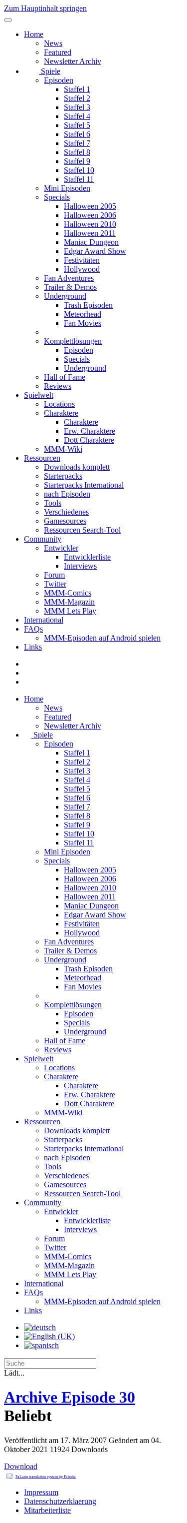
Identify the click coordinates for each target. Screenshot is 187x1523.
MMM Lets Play (70, 611)
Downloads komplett (77, 467)
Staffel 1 (77, 89)
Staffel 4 (77, 116)
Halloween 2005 (90, 206)
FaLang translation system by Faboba (45, 1477)
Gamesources (65, 521)
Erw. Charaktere (89, 431)
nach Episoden (67, 494)
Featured (57, 52)
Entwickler (61, 548)
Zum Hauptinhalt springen (45, 8)
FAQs (33, 629)
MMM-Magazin (69, 602)
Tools (52, 503)
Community (42, 539)
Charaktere (61, 413)
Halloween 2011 (90, 233)
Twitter (55, 584)
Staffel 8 (77, 152)
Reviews (57, 386)
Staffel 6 (77, 134)
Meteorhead (82, 314)
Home (33, 34)
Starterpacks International (84, 485)
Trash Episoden (88, 305)
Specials (57, 197)
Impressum (41, 1492)
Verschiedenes (66, 512)
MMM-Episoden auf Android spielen (102, 638)
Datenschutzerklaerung (60, 1501)
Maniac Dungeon (91, 242)
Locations (59, 404)
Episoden (58, 80)
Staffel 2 (77, 98)
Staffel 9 (77, 161)
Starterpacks (63, 476)
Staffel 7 (77, 143)
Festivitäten (82, 260)
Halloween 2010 (90, 224)
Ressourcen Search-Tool (82, 530)
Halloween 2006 (90, 215)
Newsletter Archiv (72, 61)
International (43, 620)
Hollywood (82, 269)
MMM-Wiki (63, 449)
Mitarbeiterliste (47, 1510)
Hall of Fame (64, 377)
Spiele (49, 71)
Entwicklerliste (87, 557)
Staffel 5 (77, 125)
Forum (54, 575)
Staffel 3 (77, 107)
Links (33, 647)
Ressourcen (42, 458)
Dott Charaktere (89, 440)
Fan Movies (82, 323)
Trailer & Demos (70, 287)
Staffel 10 (79, 170)
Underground (65, 296)
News (53, 43)
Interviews (80, 566)
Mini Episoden (67, 188)
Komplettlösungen (73, 341)
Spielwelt (38, 395)
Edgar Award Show (95, 251)
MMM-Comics (67, 593)
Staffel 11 (79, 179)
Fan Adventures (69, 278)
